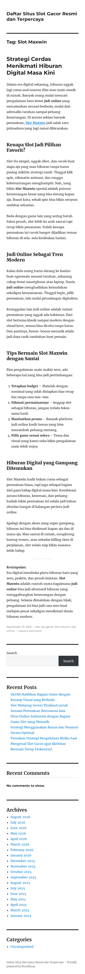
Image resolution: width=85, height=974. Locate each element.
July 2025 (17, 888)
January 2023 (20, 916)
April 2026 (18, 839)
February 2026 (21, 850)
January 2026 (20, 855)
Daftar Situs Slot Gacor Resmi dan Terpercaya (42, 16)
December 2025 (22, 861)
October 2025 (21, 872)
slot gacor (47, 626)
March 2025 (19, 910)
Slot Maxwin (35, 123)
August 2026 (20, 817)
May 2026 (18, 833)
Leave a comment (30, 630)
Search (12, 653)
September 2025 (23, 877)
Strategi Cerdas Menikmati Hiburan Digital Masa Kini (34, 66)
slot (37, 626)
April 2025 (18, 905)
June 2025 (18, 894)
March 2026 (19, 844)
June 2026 (18, 828)
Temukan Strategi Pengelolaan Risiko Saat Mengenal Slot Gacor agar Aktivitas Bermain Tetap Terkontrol (43, 743)
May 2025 (18, 899)
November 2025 (23, 866)
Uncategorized (21, 947)
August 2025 (20, 883)
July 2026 (17, 822)
